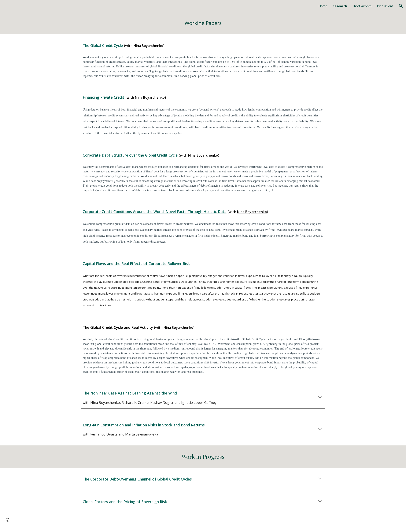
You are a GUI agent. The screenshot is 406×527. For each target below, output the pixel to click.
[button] (401, 6)
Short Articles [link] (362, 6)
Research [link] (340, 6)
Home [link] (322, 6)
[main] (203, 23)
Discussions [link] (385, 6)
